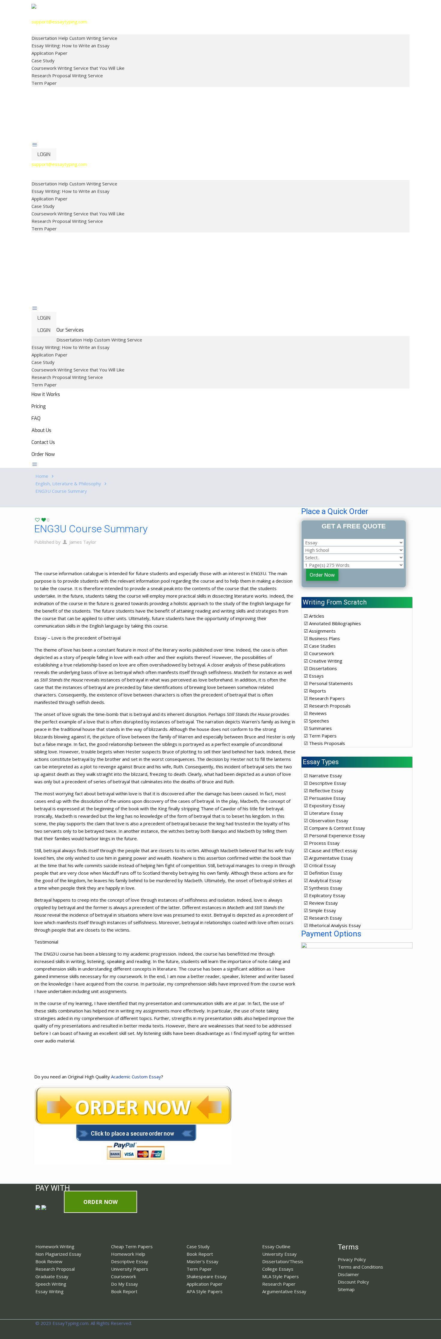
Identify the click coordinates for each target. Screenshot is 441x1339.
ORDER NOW (100, 1201)
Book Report (124, 1291)
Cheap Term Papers (132, 1246)
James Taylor (82, 542)
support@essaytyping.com (59, 22)
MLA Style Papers (280, 1276)
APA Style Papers (205, 1291)
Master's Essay (202, 1261)
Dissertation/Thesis (282, 1261)
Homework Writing (54, 1246)
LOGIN (44, 154)
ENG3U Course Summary (61, 491)
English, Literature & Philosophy (68, 483)
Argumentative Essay (284, 1291)
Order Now (322, 575)
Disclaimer (348, 1274)
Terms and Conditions (360, 1267)
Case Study (198, 1246)
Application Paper (205, 1284)
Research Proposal (55, 1269)
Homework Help (128, 1254)
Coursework (123, 1276)
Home (41, 476)
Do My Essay (124, 1284)
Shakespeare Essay (207, 1276)
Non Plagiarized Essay (58, 1254)
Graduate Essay (51, 1276)
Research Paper (279, 1284)
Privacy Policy (352, 1259)
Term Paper (199, 1269)
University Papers (129, 1269)
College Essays (277, 1269)
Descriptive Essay (129, 1261)
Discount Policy (353, 1282)
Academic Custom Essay (136, 1077)
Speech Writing (50, 1284)
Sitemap (346, 1289)
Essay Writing (49, 1291)
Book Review (48, 1261)
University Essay (279, 1254)
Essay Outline (276, 1246)
